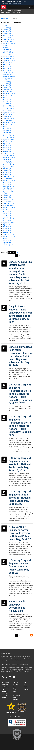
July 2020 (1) (6, 126)
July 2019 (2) (6, 143)
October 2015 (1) (8, 190)
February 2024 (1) (8, 72)
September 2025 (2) (9, 43)
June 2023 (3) (7, 82)
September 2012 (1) (9, 236)
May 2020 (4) (7, 130)
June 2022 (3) (7, 99)
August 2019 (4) (7, 142)
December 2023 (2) (8, 74)
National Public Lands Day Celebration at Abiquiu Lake (17, 606)
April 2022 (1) (7, 103)
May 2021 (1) (7, 116)
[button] (16, 3)
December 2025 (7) (8, 39)
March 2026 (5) (7, 33)
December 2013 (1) (8, 219)
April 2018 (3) (7, 161)
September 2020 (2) (9, 122)
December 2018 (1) (8, 153)
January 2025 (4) (8, 55)
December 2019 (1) (8, 136)
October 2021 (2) (8, 111)
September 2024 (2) (9, 60)
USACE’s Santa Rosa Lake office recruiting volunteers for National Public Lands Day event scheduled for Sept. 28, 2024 (21, 356)
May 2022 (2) (7, 101)
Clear (18, 252)
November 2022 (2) (8, 91)
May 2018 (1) (7, 159)
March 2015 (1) (7, 198)
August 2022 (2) (7, 95)
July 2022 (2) (6, 97)
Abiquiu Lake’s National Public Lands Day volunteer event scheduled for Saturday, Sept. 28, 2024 (20, 314)
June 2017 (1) (7, 169)
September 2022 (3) (9, 93)
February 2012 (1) (8, 244)
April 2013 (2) (7, 230)
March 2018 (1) (7, 163)
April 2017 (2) (7, 172)
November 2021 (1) (8, 109)
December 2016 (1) (8, 176)
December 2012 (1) (8, 234)
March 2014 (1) (7, 217)
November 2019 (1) (8, 138)
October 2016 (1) (8, 178)
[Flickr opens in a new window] (14, 677)
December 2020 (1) (8, 118)
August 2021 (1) (7, 115)
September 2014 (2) (9, 207)
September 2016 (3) (9, 180)
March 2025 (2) (7, 51)
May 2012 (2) (7, 240)
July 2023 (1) (6, 80)
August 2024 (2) (7, 62)
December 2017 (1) (8, 165)
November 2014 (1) (8, 205)
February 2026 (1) (8, 35)
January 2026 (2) (8, 37)
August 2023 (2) (7, 78)
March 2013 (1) (7, 232)
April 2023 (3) (7, 86)
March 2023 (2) (7, 88)
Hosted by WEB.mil (16, 717)
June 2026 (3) (7, 28)
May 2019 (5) (7, 147)
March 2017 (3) (7, 174)
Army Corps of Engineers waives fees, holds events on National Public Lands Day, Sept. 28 (20, 533)
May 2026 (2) (7, 30)
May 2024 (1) (7, 68)
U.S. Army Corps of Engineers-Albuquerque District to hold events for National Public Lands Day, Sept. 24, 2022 (20, 426)
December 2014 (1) (8, 203)
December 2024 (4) (8, 57)
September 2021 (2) (9, 113)
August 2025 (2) (7, 45)
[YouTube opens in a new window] (10, 677)
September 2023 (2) (9, 76)
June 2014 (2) (7, 211)
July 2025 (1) (6, 47)
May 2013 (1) (7, 228)
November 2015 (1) (8, 188)
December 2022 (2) (8, 89)
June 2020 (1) (7, 128)
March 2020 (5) (7, 132)
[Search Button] (28, 7)
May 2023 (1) (7, 84)
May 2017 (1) (7, 171)
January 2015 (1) (8, 201)
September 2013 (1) (9, 223)
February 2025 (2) (8, 53)
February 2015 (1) (8, 199)
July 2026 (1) (6, 26)
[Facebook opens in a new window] (3, 677)
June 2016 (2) (7, 182)
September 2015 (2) (9, 192)
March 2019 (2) (7, 151)
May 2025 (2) (7, 49)
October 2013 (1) (8, 221)
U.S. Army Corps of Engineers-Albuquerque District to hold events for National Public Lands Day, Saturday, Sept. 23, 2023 (20, 394)
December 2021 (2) (8, 107)
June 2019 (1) (7, 145)
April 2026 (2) (7, 32)
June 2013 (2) (7, 226)
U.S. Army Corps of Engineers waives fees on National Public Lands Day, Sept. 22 (20, 566)
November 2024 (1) (8, 59)
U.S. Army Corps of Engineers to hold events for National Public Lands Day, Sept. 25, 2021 (20, 464)
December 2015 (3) (8, 186)
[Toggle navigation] (31, 7)
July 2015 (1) (6, 194)
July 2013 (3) (6, 225)
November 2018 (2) (8, 155)
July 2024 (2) (6, 64)
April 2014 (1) (7, 215)
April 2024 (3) (7, 70)
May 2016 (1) (7, 184)
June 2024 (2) (7, 66)
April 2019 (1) (7, 149)
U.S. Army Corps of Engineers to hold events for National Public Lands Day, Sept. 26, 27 (20, 497)
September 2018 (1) (9, 157)
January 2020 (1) (8, 134)
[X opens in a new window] (6, 677)
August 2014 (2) (7, 209)
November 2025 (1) (8, 41)
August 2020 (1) (7, 124)
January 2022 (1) (8, 105)
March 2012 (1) (7, 242)
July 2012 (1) (6, 238)
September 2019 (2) (9, 140)
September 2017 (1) (9, 167)
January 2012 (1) (8, 246)
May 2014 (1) (7, 213)
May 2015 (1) (7, 196)
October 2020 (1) (8, 120)
